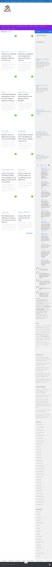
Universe (47, 317)
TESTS (3, 26)
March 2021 (39, 457)
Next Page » (30, 233)
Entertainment (19, 26)
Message (47, 306)
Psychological (38, 311)
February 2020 (40, 493)
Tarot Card (41, 317)
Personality (36, 26)
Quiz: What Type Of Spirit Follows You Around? (42, 157)
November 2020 (40, 468)
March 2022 (39, 424)
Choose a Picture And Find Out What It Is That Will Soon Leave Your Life (45, 194)
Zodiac (8, 28)
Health (26, 26)
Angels (41, 325)
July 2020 (39, 479)
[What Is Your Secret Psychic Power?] (43, 102)
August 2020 (40, 477)
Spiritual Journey (42, 314)
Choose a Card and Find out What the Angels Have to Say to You (43, 416)
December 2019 (40, 499)
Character (42, 300)
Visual (37, 318)
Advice (38, 299)
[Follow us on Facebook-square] (49, 31)
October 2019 (40, 504)
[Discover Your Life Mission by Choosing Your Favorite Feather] (9, 121)
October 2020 (40, 471)
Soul (46, 312)
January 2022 (40, 430)
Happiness (38, 305)
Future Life (44, 303)
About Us (7, 1)
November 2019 (40, 501)
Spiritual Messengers (43, 341)
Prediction (48, 309)
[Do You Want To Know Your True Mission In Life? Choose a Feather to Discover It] (25, 121)
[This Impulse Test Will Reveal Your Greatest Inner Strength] (43, 123)
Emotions (38, 302)
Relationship (39, 312)
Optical (45, 308)
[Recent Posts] (38, 165)
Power (49, 336)
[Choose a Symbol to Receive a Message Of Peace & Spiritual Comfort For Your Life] (38, 212)
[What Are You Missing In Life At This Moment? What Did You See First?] (9, 42)
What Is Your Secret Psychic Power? (45, 246)
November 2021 (40, 435)
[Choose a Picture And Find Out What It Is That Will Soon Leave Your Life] (38, 192)
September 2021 (40, 441)
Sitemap (48, 560)
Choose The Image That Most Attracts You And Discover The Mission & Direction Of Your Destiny (9, 177)
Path (47, 308)
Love (39, 306)
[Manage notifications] (49, 565)
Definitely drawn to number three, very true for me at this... (44, 295)
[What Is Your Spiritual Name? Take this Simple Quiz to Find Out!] (43, 77)
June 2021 (39, 449)
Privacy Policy (31, 1)
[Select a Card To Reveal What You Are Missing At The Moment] (25, 82)
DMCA (25, 1)
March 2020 (39, 490)
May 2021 (39, 452)
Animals (8, 26)
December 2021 (40, 432)
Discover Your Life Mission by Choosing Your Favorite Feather (9, 137)
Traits (44, 317)
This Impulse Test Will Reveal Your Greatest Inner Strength (43, 135)
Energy (42, 301)
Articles (13, 28)
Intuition (40, 332)
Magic (44, 306)
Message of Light (39, 308)
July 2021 (39, 446)
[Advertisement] (32, 6)
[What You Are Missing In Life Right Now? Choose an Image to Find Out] (25, 42)
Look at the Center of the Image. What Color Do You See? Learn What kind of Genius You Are (42, 64)
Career (13, 26)
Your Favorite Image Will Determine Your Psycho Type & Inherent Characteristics (44, 174)
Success (47, 315)
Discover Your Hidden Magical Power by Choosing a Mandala (42, 391)
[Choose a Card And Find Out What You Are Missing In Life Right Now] (25, 160)
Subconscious (42, 315)
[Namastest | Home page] (7, 8)
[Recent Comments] (45, 165)
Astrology (44, 298)
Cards (37, 300)
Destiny (46, 300)
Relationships (40, 542)
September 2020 (40, 474)
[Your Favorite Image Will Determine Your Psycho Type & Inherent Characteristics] (38, 169)
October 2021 (40, 438)
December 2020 (40, 465)
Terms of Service (41, 1)
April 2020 (39, 488)
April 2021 (39, 454)
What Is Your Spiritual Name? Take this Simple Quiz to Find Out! (42, 90)
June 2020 (39, 482)
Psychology (43, 26)
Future (41, 303)
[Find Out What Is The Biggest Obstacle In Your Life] (38, 183)
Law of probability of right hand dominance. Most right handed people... (44, 275)
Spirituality (26, 212)
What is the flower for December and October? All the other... (44, 283)
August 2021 (39, 443)
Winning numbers (43, 269)
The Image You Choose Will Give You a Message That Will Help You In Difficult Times (45, 204)
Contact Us (13, 1)
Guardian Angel (48, 303)
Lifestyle (39, 531)
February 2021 (40, 460)
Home (2, 1)
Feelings (37, 303)
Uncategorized (22, 131)
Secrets (44, 312)
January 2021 (40, 463)
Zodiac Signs (41, 318)
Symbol (38, 317)
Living (30, 26)
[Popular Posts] (41, 165)
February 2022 (40, 427)
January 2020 (40, 496)
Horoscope (37, 332)
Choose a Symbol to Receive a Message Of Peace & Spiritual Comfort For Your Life (45, 215)
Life (37, 306)
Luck (41, 306)
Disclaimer (19, 1)
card (46, 325)
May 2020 (39, 485)
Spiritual (3, 28)
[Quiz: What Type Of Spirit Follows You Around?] (43, 147)
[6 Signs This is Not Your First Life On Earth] (25, 202)
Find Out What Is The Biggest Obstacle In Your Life (45, 185)
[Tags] (48, 165)
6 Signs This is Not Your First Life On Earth (24, 218)
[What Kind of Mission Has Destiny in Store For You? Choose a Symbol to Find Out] (9, 82)
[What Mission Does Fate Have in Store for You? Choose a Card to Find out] (9, 202)
